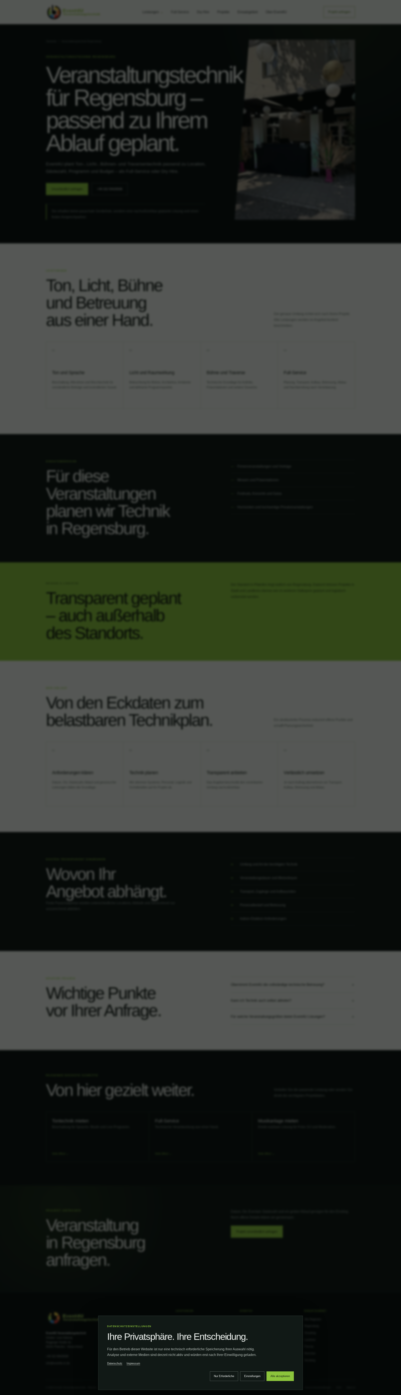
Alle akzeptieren (280, 1376)
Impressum (133, 1363)
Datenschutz (114, 1363)
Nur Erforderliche (224, 1376)
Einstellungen (252, 1376)
